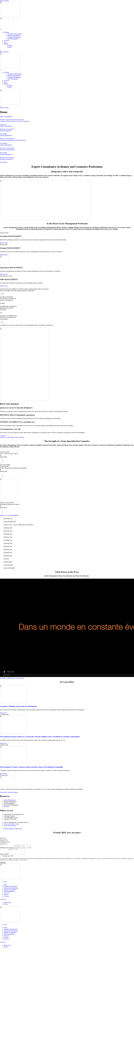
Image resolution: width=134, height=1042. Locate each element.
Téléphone (3, 842)
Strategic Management (13, 35)
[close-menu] (0, 50)
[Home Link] (10, 104)
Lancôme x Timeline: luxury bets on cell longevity (18, 706)
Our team (6, 40)
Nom (1, 838)
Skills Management (12, 39)
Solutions (6, 32)
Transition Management (14, 37)
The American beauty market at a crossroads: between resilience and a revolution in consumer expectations (40, 737)
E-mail (2, 844)
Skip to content (4, 1)
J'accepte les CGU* (67, 858)
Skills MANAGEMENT (9, 279)
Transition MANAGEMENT (11, 236)
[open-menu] (0, 29)
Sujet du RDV (4, 854)
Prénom (2, 840)
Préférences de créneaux (7, 848)
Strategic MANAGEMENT (10, 248)
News (5, 42)
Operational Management (14, 34)
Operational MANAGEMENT (11, 268)
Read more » (3, 713)
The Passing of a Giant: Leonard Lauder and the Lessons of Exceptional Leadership (31, 767)
